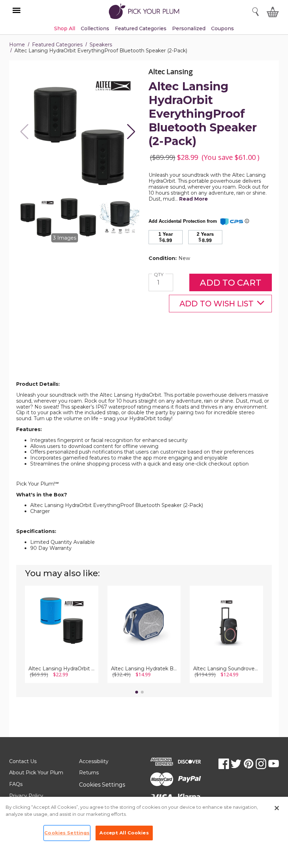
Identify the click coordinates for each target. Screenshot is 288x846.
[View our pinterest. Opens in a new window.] (248, 764)
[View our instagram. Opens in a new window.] (261, 764)
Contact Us (23, 761)
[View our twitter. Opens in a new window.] (236, 764)
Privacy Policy (26, 796)
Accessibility (94, 761)
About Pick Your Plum (36, 772)
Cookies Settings (102, 784)
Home (17, 44)
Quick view (61, 613)
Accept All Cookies (124, 832)
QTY (159, 274)
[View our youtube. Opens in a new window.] (273, 764)
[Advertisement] (144, 364)
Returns (89, 772)
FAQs (15, 784)
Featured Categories (57, 44)
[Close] (276, 808)
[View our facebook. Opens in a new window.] (223, 764)
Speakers (101, 44)
